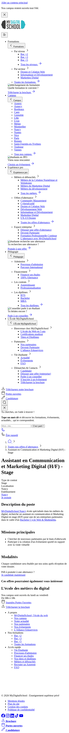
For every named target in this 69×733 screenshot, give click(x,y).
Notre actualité (21, 621)
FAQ (23, 363)
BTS (23, 295)
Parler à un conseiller (31, 376)
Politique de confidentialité (21, 709)
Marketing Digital (30, 77)
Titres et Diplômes (30, 337)
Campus (12, 95)
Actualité (25, 357)
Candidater (26, 370)
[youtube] (21, 716)
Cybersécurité (27, 203)
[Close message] (4, 15)
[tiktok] (17, 716)
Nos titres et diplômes (25, 658)
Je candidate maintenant (13, 575)
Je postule (6, 497)
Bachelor (25, 298)
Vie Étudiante (21, 650)
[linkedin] (12, 716)
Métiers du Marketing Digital (35, 185)
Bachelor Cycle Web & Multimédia (38, 519)
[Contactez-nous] (3, 430)
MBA (23, 301)
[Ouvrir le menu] (4, 35)
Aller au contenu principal (14, 2)
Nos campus (20, 618)
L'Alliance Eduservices (26, 629)
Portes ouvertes (13, 394)
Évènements (27, 360)
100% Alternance (29, 277)
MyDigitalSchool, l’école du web (31, 615)
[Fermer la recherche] (4, 408)
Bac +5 (24, 60)
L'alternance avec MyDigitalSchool (38, 238)
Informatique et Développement (37, 74)
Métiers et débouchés (24, 661)
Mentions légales (16, 701)
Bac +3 (24, 57)
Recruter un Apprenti (24, 664)
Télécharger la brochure (33, 382)
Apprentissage (28, 285)
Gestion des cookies (18, 706)
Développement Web (31, 209)
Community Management (33, 200)
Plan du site (13, 703)
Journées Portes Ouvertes (18, 602)
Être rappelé (12, 435)
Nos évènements (22, 627)
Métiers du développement (34, 188)
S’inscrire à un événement (34, 379)
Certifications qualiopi (32, 334)
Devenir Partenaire (30, 232)
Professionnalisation (31, 287)
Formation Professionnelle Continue (39, 235)
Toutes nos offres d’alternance (23, 446)
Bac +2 (24, 54)
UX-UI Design (28, 218)
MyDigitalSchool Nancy (13, 511)
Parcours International (32, 267)
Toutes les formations (25, 644)
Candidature (12, 398)
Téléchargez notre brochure (20, 389)
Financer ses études (30, 274)
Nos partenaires (28, 344)
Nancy (4, 494)
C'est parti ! (38, 426)
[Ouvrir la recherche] (4, 402)
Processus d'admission (32, 264)
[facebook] (3, 716)
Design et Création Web (33, 71)
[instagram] (8, 716)
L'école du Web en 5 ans (33, 331)
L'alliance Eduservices (32, 350)
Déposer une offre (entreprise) (36, 373)
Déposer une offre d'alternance (36, 229)
